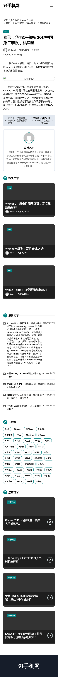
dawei (30, 147)
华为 (20, 55)
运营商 (9, 481)
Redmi (42, 435)
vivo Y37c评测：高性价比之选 (24, 248)
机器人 (9, 470)
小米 (28, 452)
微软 (38, 452)
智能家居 (30, 464)
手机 (18, 458)
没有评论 (35, 50)
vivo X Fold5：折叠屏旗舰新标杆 (26, 290)
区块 (42, 446)
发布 (18, 452)
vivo (6, 32)
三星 (28, 441)
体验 (22, 446)
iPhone (30, 429)
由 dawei (12, 50)
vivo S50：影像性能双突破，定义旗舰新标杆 (28, 205)
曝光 (42, 464)
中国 (38, 441)
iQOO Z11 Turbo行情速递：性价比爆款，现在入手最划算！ (24, 396)
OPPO (8, 55)
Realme (30, 435)
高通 (30, 481)
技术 (28, 458)
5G (7, 429)
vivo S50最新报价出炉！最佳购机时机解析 (24, 407)
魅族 (40, 481)
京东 (48, 441)
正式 (20, 470)
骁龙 (20, 481)
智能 (18, 464)
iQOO (42, 429)
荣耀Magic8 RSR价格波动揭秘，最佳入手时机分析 (24, 385)
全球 (32, 446)
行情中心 (11, 502)
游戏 (30, 470)
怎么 (48, 452)
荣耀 (38, 475)
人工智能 (10, 446)
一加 (18, 441)
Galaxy (18, 429)
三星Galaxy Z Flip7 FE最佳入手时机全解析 (24, 375)
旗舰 (8, 464)
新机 (50, 458)
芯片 (18, 475)
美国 (8, 475)
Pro (19, 435)
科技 (40, 470)
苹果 (28, 475)
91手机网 (11, 5)
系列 (50, 470)
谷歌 (48, 475)
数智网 (39, 458)
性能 (8, 458)
